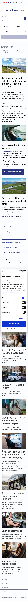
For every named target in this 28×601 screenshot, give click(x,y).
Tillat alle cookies (14, 323)
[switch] (24, 302)
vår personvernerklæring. (10, 292)
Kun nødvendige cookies (14, 328)
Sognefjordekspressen (8, 216)
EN (21, 2)
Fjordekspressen (12, 215)
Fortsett (14, 37)
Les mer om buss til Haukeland (10, 220)
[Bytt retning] (25, 18)
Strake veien (6, 151)
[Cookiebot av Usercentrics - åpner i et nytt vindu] (19, 271)
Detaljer (21, 318)
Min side (15, 2)
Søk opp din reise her (12, 172)
